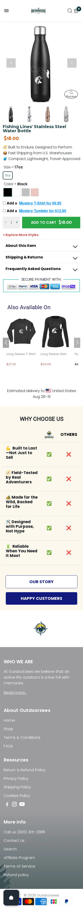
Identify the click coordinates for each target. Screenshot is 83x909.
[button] (77, 343)
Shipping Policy (17, 787)
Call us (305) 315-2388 (24, 832)
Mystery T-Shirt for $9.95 (40, 203)
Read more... (15, 692)
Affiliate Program (19, 857)
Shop (8, 729)
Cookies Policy (17, 795)
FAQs (8, 746)
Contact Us (14, 840)
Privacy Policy (16, 778)
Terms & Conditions (22, 737)
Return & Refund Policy (24, 770)
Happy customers (41, 598)
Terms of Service (19, 866)
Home (9, 720)
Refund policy (16, 875)
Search (10, 849)
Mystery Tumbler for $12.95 (42, 210)
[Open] (11, 898)
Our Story (41, 582)
